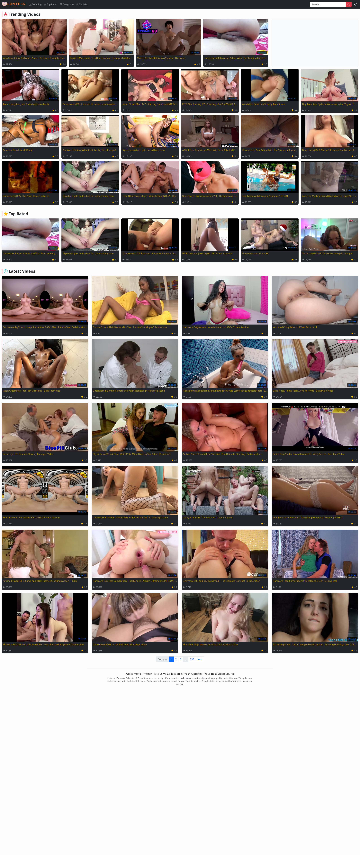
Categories (68, 4)
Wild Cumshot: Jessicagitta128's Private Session (207, 253)
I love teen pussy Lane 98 (255, 253)
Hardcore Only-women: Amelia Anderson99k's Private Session (216, 327)
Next (199, 659)
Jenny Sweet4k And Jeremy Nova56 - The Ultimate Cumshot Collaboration (221, 580)
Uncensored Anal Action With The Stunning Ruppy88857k (269, 150)
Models (83, 4)
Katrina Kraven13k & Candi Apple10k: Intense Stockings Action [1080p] (40, 580)
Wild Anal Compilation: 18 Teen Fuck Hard (295, 327)
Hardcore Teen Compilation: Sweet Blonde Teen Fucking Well (305, 580)
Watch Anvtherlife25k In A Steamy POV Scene (161, 58)
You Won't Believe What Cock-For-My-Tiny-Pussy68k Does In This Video (90, 150)
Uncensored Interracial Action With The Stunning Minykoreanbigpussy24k (235, 58)
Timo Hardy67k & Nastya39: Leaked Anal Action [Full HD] (329, 150)
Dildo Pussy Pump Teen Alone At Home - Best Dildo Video (303, 390)
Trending (37, 4)
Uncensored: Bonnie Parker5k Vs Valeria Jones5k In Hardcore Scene (129, 390)
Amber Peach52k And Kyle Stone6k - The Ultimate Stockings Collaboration (222, 454)
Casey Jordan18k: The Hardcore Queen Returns (208, 517)
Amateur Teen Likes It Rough (18, 150)
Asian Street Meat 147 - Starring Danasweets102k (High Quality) (150, 104)
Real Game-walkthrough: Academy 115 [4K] (265, 196)
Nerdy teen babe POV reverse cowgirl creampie (327, 253)
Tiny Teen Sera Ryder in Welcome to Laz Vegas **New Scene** (329, 104)
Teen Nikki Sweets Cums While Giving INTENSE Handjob (150, 196)
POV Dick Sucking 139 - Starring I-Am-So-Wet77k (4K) (210, 104)
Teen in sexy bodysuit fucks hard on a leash (26, 104)
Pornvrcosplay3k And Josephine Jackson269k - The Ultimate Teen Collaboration (44, 327)
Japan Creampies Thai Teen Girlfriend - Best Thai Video (31, 390)
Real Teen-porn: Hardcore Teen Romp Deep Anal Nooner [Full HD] (307, 517)
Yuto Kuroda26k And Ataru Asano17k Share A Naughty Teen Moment (34, 58)
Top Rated (52, 4)
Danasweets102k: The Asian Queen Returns (26, 196)
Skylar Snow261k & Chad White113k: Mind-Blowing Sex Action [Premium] (131, 454)
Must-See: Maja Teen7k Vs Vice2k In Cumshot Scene (210, 644)
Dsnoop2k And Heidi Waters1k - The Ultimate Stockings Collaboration (130, 327)
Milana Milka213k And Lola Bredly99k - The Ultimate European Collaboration (43, 644)
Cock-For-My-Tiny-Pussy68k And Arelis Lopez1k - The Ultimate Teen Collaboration (329, 196)
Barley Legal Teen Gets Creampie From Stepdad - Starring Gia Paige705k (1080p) (315, 644)
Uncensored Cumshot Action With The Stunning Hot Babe (210, 196)
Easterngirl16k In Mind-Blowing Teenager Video (28, 454)
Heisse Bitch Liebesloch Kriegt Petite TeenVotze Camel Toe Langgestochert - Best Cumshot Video (225, 390)
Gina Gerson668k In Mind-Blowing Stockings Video (120, 644)
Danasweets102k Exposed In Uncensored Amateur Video (90, 104)
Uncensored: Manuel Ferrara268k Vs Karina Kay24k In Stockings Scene (130, 517)
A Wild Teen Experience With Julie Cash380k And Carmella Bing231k (210, 150)
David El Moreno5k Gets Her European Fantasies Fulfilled (100, 58)
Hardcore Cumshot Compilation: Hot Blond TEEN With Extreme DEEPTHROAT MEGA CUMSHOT (135, 580)
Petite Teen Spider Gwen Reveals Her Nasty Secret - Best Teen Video (309, 454)
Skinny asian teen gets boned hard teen (143, 150)
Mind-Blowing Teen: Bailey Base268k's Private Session (31, 517)
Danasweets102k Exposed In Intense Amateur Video (150, 253)
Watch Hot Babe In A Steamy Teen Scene (263, 104)
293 (192, 659)
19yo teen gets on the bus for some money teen (88, 196)
